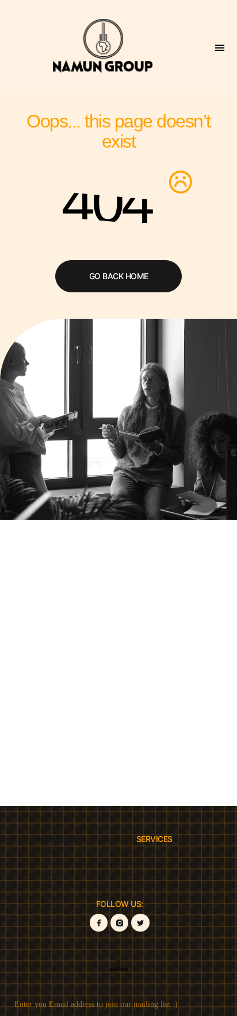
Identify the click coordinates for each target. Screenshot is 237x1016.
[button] (220, 47)
